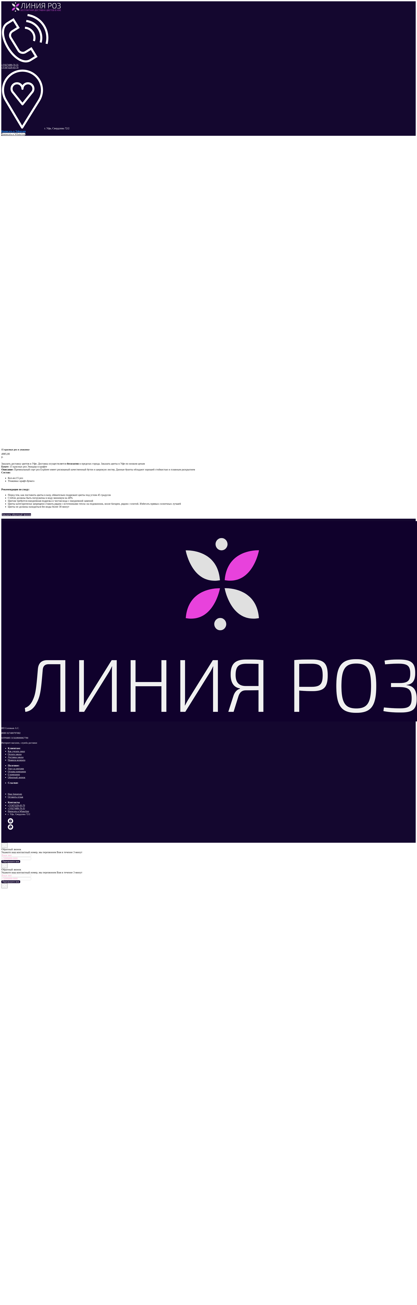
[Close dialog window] (4, 845)
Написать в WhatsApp (18, 811)
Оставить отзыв (15, 797)
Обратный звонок (16, 777)
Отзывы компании (17, 771)
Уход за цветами (16, 768)
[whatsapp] (10, 828)
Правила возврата (16, 760)
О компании (14, 774)
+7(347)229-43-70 (9, 67)
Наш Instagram (15, 794)
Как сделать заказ (16, 751)
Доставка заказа (15, 757)
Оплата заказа (15, 754)
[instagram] (10, 822)
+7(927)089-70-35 (9, 65)
